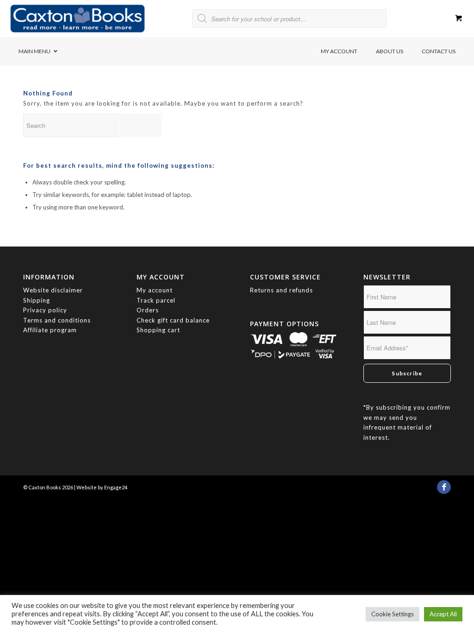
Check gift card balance (173, 320)
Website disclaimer (53, 290)
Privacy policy (46, 310)
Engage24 (115, 487)
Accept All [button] (443, 614)
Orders (148, 310)
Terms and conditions (57, 320)
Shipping (36, 300)
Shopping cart (158, 330)
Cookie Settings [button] (392, 614)
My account (155, 290)
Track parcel (156, 300)
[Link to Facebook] (444, 489)
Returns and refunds (281, 290)
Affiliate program (50, 330)
